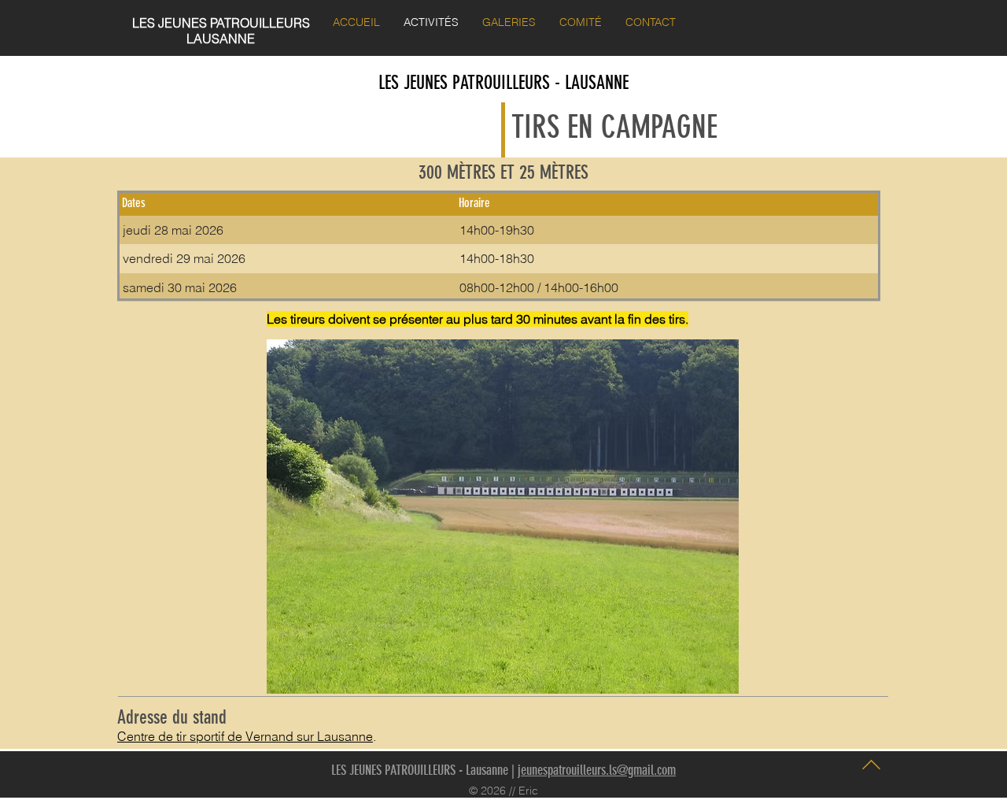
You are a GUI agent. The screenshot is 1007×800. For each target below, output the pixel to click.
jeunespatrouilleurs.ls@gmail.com (597, 770)
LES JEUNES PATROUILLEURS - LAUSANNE (503, 83)
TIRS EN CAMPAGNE (614, 127)
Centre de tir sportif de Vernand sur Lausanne (245, 736)
